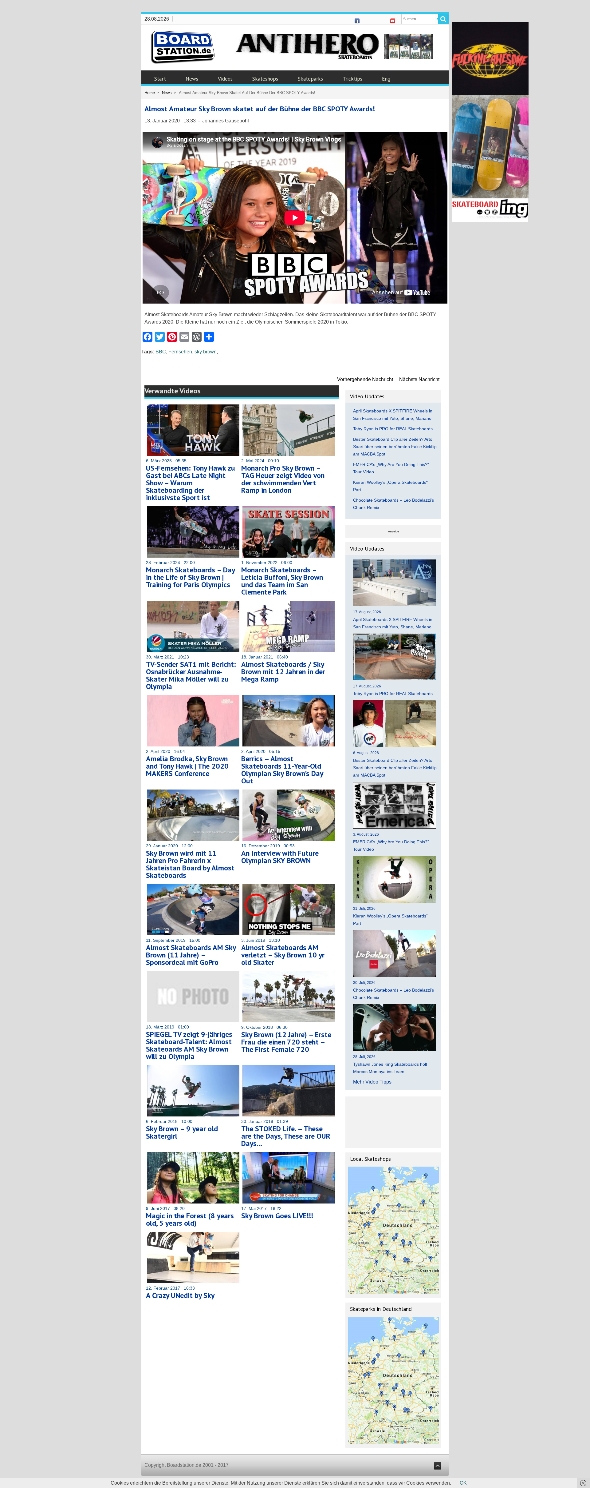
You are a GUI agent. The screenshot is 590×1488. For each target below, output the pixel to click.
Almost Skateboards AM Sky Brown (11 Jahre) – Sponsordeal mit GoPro (191, 955)
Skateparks (310, 78)
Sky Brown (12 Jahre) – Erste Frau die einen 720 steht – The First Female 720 (286, 1042)
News (192, 78)
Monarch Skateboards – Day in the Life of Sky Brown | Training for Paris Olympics (190, 577)
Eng (386, 78)
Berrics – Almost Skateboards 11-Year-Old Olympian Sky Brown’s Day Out (282, 770)
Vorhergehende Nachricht (365, 379)
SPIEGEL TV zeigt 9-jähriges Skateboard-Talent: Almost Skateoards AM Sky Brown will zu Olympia (189, 1045)
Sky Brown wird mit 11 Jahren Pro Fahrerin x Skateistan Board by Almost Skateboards (190, 864)
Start (160, 78)
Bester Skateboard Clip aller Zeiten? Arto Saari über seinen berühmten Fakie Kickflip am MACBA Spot (395, 446)
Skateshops (265, 78)
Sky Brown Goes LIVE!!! (277, 1215)
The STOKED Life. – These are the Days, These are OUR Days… (285, 1136)
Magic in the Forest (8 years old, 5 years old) (190, 1219)
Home (149, 92)
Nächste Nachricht (419, 379)
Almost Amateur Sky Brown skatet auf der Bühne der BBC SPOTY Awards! (259, 108)
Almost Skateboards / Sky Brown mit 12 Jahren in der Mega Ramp (283, 671)
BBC (160, 351)
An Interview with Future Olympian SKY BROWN (280, 856)
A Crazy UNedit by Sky (180, 1295)
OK (463, 1483)
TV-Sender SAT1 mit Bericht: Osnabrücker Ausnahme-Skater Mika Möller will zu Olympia (191, 675)
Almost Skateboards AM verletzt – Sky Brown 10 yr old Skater (282, 955)
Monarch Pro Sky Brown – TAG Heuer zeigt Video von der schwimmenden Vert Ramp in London (282, 479)
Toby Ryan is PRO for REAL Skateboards (393, 428)
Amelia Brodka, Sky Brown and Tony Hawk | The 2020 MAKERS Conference (187, 766)
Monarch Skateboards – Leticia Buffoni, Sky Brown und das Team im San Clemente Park (282, 581)
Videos (225, 78)
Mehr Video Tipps (372, 1081)
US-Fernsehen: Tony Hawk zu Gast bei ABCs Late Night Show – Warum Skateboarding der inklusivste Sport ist (190, 482)
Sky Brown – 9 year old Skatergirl (182, 1132)
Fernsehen (180, 351)
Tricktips (352, 78)
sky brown (206, 351)
